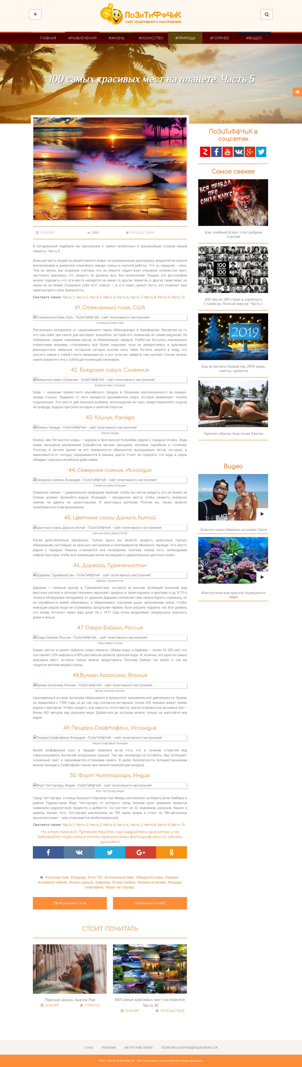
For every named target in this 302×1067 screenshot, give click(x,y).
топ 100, (96, 877)
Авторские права (138, 1048)
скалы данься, (82, 882)
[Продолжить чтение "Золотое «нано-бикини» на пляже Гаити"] (233, 497)
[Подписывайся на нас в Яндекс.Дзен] (205, 151)
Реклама (109, 1048)
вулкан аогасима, (153, 882)
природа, (79, 877)
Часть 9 (163, 297)
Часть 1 (68, 297)
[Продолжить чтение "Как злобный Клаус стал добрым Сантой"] (233, 202)
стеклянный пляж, (121, 877)
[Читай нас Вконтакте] (239, 151)
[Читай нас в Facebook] (216, 151)
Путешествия (142, 232)
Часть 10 (178, 297)
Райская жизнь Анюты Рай (70, 999)
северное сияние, (54, 882)
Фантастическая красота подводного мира (233, 594)
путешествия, (58, 877)
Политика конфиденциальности (189, 1048)
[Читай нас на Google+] (250, 151)
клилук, (173, 877)
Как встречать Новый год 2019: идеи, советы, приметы (233, 368)
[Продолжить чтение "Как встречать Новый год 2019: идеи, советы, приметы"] (233, 336)
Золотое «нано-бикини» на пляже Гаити (233, 529)
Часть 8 (150, 297)
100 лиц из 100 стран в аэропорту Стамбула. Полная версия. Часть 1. (233, 301)
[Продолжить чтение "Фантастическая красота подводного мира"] (233, 560)
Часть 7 (136, 297)
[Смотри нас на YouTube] (227, 151)
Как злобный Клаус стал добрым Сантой (233, 234)
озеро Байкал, (125, 882)
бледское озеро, (151, 877)
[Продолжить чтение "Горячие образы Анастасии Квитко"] (233, 403)
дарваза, (104, 882)
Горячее (92, 1005)
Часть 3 (95, 297)
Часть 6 (122, 297)
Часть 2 (82, 297)
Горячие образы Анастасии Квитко (233, 433)
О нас (89, 1048)
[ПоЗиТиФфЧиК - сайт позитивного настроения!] (142, 16)
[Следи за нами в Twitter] (261, 151)
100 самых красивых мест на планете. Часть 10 (150, 1002)
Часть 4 (109, 297)
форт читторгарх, (121, 887)
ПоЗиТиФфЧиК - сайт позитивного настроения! (145, 1060)
